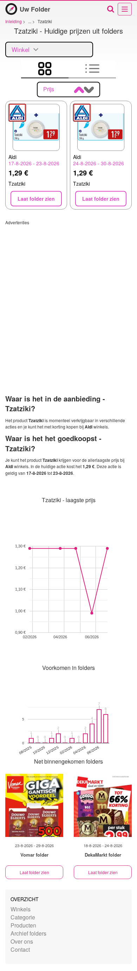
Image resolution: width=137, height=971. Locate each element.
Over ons (22, 941)
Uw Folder (35, 9)
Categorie (23, 917)
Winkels (21, 909)
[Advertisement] (68, 293)
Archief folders (28, 933)
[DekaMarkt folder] (103, 805)
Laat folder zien (34, 872)
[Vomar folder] (34, 805)
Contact (20, 949)
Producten (23, 925)
